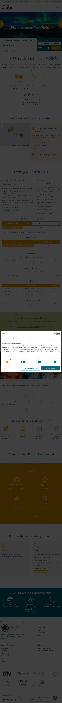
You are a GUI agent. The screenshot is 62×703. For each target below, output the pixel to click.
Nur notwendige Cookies (30, 368)
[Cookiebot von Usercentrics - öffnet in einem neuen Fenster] (53, 333)
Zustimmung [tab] (10, 338)
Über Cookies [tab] (51, 338)
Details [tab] (31, 338)
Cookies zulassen (50, 368)
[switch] (23, 362)
